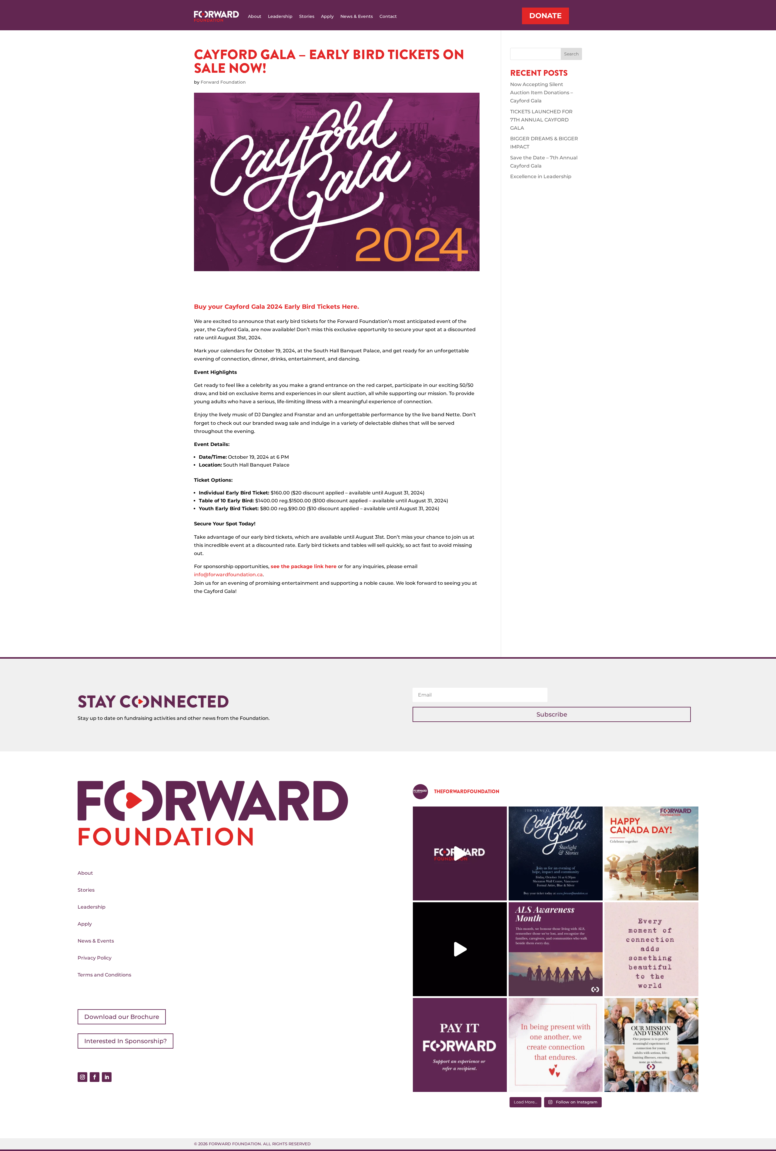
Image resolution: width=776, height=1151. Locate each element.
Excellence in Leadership (540, 176)
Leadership (280, 16)
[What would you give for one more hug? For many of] (460, 853)
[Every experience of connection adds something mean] (651, 949)
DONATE (545, 15)
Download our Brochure (121, 1016)
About (254, 16)
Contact (388, 16)
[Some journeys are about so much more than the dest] (460, 949)
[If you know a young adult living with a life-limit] (460, 1045)
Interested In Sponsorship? (125, 1041)
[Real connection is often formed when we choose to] (556, 1045)
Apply (327, 16)
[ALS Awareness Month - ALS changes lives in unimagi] (556, 949)
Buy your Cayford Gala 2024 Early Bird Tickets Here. (276, 306)
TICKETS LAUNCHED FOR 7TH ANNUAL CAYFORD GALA (541, 120)
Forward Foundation (223, 82)
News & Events (356, 16)
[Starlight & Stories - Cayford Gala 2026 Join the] (556, 853)
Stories (306, 16)
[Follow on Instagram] (82, 1077)
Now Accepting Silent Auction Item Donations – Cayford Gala (541, 93)
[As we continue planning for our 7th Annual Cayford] (651, 1045)
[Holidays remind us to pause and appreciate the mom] (651, 853)
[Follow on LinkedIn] (107, 1077)
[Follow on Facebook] (94, 1077)
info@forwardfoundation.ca (228, 574)
